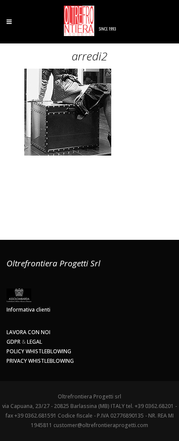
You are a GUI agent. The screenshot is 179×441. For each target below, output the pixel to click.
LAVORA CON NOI (28, 332)
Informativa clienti (28, 309)
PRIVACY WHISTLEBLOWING (40, 361)
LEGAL (34, 341)
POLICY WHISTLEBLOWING (39, 351)
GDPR (13, 341)
